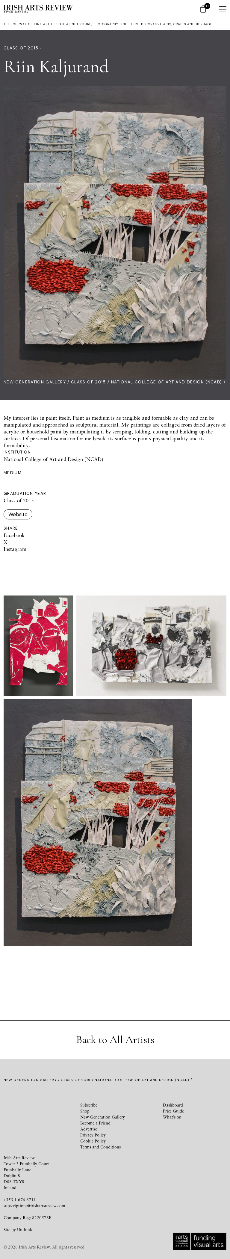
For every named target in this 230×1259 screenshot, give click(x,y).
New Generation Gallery (35, 382)
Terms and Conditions (100, 1146)
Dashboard (173, 1104)
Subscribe (88, 1104)
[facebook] (21, 1110)
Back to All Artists (115, 1039)
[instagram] (64, 1110)
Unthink (24, 1229)
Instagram (15, 549)
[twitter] (43, 1110)
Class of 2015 (88, 382)
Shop (85, 1110)
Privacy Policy (93, 1134)
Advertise (88, 1128)
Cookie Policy (93, 1140)
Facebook (14, 535)
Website (18, 514)
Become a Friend (95, 1122)
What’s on (172, 1116)
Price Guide (173, 1110)
